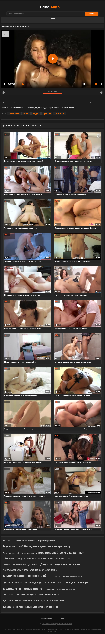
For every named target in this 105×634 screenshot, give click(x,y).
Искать (92, 14)
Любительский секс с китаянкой (60, 552)
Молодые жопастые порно (22, 588)
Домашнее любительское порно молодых (24, 600)
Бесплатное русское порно (43, 570)
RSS (62, 618)
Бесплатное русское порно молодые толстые (21, 565)
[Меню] (52, 20)
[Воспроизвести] (53, 59)
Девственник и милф (46, 559)
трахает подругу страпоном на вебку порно (61, 589)
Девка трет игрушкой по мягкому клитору (19, 553)
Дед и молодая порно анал (60, 564)
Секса (50, 7)
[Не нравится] (101, 92)
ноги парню (55, 600)
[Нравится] (3, 92)
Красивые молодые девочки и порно (30, 606)
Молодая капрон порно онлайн (26, 575)
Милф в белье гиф (63, 559)
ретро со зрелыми (46, 540)
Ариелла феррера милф (15, 570)
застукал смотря (76, 582)
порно (26, 113)
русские (47, 113)
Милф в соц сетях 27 (48, 594)
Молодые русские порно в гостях (45, 582)
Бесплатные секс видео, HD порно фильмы (57, 624)
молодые (59, 113)
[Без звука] (83, 84)
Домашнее (14, 113)
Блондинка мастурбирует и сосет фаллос (19, 541)
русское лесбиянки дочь (15, 582)
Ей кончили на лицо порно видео (19, 558)
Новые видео (46, 618)
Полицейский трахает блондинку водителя (19, 595)
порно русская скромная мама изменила (66, 576)
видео (36, 113)
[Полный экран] (100, 84)
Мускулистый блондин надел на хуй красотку (37, 546)
